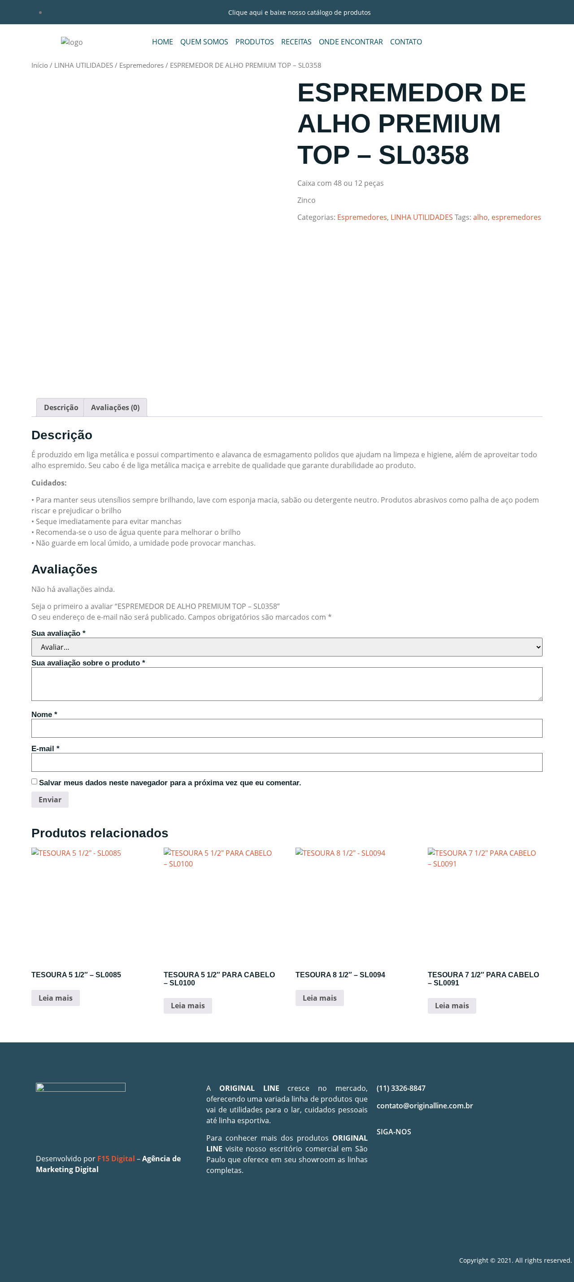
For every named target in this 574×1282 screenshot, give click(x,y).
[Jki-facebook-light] (388, 1163)
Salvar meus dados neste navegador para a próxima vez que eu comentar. (170, 783)
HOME (162, 42)
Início (39, 65)
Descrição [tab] (61, 407)
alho (480, 217)
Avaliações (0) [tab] (115, 407)
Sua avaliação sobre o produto (88, 663)
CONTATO (406, 42)
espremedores (516, 217)
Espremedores (141, 65)
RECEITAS (296, 42)
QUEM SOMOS (204, 42)
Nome (44, 714)
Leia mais (56, 998)
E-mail (45, 749)
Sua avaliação (58, 633)
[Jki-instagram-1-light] (414, 1163)
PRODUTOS (254, 42)
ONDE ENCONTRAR (351, 42)
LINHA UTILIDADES (83, 65)
